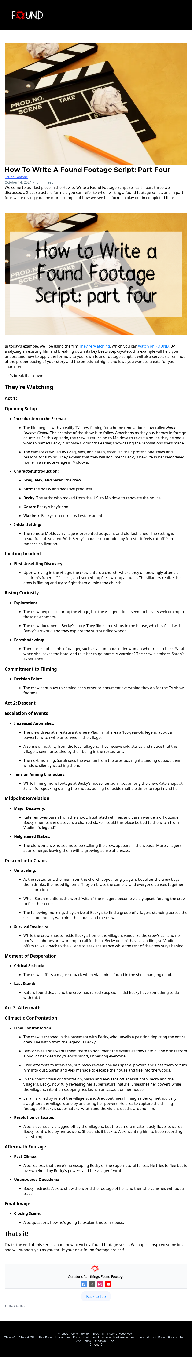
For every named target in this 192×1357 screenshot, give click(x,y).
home (96, 1344)
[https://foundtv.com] (51, 15)
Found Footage (16, 177)
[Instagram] (100, 1284)
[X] (92, 1284)
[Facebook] (84, 1284)
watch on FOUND (153, 346)
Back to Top (96, 1296)
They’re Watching (94, 346)
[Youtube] (108, 1284)
